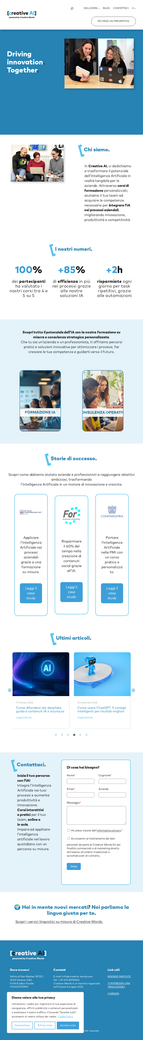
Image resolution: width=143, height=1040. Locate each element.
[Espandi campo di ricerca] (72, 8)
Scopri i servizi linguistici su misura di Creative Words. (59, 922)
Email (71, 789)
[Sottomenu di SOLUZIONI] (99, 8)
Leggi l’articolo (23, 718)
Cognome (105, 775)
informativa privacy (109, 830)
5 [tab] (80, 735)
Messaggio (74, 802)
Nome (71, 775)
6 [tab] (86, 735)
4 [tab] (74, 735)
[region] (45, 1012)
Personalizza (22, 1025)
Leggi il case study (31, 593)
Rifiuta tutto (45, 1025)
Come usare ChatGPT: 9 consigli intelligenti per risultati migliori (102, 674)
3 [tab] (68, 735)
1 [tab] (56, 735)
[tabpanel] (41, 690)
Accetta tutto (68, 1025)
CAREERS (113, 994)
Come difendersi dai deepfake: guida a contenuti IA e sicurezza (40, 674)
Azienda (103, 789)
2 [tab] (62, 735)
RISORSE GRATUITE (119, 976)
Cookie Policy (65, 1016)
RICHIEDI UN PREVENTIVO (113, 21)
